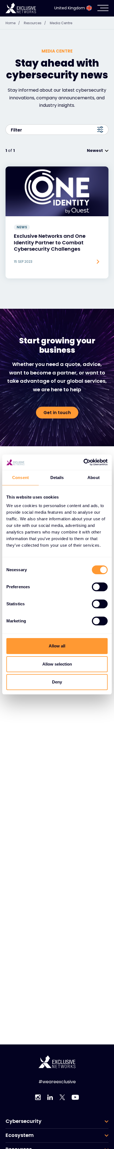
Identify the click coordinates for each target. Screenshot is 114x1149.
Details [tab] (57, 477)
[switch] (100, 586)
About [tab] (93, 477)
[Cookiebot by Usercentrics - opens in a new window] (83, 462)
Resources (35, 23)
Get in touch (57, 412)
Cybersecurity (24, 1121)
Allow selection (57, 664)
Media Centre (61, 23)
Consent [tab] (20, 477)
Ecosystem (20, 1135)
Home (13, 23)
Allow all (57, 646)
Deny (57, 682)
